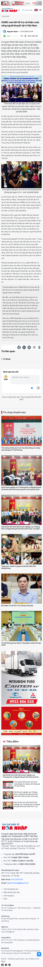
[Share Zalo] (24, 347)
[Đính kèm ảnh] (32, 388)
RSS (5, 899)
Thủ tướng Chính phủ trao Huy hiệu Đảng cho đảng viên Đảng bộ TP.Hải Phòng (20, 449)
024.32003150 (17, 879)
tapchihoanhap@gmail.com (18, 883)
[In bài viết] (39, 347)
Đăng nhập (28, 10)
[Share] (29, 347)
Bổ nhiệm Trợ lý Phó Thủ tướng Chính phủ (17, 605)
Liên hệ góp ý (9, 895)
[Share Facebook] (19, 347)
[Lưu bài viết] (34, 347)
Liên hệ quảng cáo (11, 889)
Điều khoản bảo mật (12, 892)
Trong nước (5, 16)
